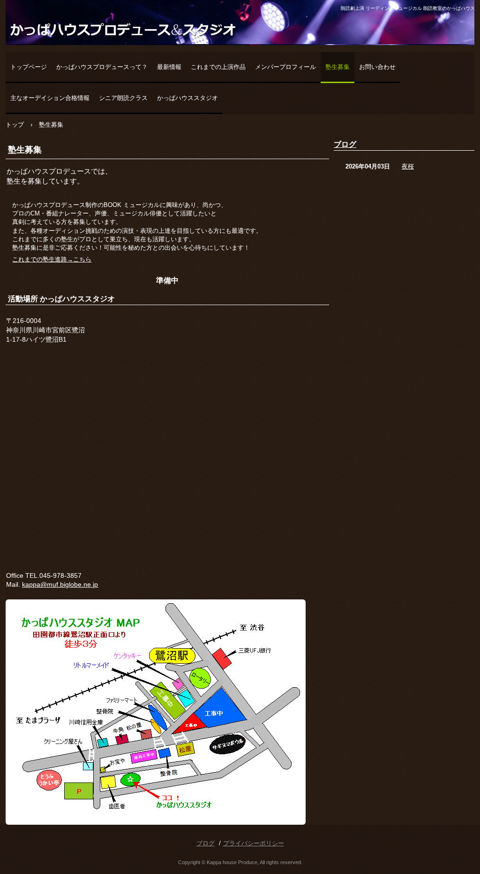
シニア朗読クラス (123, 97)
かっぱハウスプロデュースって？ (102, 66)
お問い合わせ (377, 66)
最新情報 (169, 66)
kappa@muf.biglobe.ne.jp (60, 584)
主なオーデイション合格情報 (50, 97)
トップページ (28, 66)
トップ (15, 124)
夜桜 (408, 166)
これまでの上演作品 (218, 66)
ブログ (345, 144)
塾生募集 (337, 66)
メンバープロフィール (285, 66)
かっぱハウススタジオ (187, 97)
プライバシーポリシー (253, 843)
